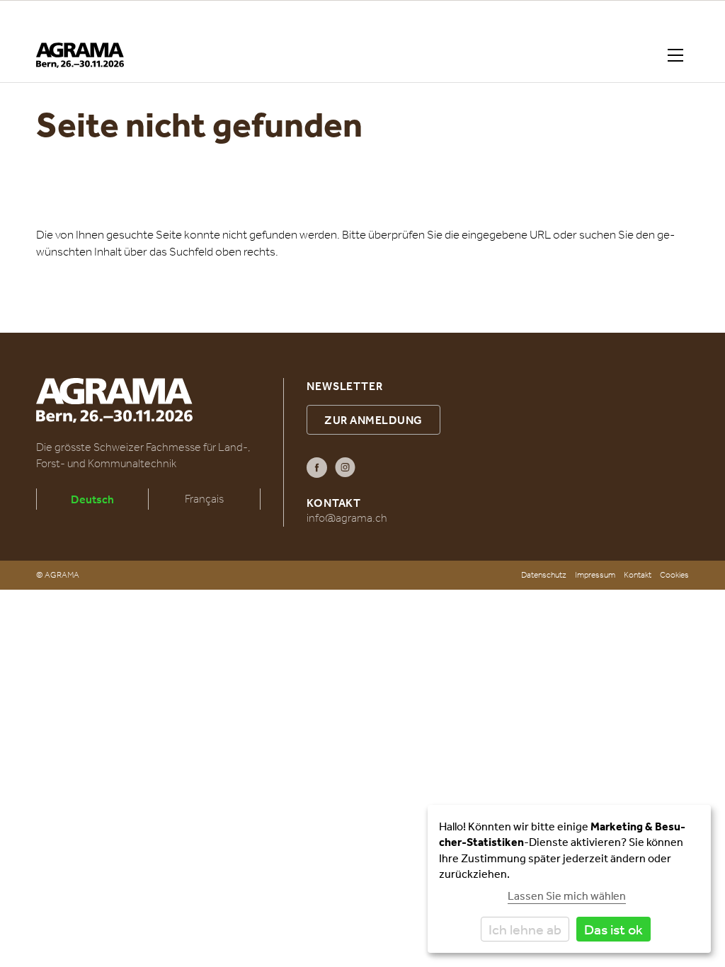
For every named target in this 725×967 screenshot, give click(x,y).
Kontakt (637, 574)
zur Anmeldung (373, 420)
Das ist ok (613, 929)
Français (204, 498)
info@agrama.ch (347, 518)
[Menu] (678, 55)
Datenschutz (543, 574)
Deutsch (92, 499)
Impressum (595, 574)
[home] (80, 55)
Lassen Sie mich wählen (567, 895)
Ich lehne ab (525, 929)
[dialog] (569, 879)
